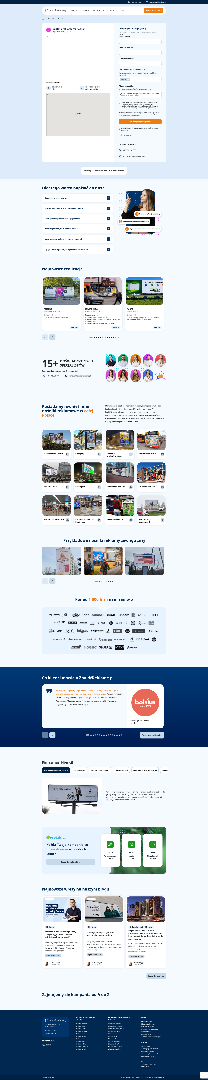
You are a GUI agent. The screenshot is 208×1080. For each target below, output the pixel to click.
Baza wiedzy (144, 1059)
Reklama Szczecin (81, 1039)
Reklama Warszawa (82, 1024)
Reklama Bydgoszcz (82, 1041)
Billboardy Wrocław (114, 1049)
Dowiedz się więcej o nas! (149, 1064)
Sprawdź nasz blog (156, 976)
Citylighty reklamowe (147, 1026)
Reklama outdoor (146, 1021)
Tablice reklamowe (146, 1046)
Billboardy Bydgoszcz (115, 1026)
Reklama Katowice (82, 1046)
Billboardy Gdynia (114, 1039)
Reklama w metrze (146, 1034)
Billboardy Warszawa (115, 1046)
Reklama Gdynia (81, 1049)
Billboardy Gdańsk (114, 1031)
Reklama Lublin (81, 1044)
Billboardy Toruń (113, 1044)
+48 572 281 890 (136, 2)
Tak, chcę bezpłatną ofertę (140, 122)
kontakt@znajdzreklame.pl (157, 2)
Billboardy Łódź (113, 1036)
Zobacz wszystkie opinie (152, 735)
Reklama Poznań (81, 1034)
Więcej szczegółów (126, 86)
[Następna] (52, 337)
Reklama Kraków (81, 1026)
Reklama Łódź (80, 1029)
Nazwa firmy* (125, 36)
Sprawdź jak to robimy (71, 862)
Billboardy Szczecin (114, 1041)
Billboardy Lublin (113, 1034)
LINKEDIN (49, 1045)
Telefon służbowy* (126, 58)
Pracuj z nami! (145, 1066)
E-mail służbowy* (126, 47)
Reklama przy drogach (148, 1051)
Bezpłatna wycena (154, 10)
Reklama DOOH (146, 1032)
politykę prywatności (145, 112)
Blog (142, 1061)
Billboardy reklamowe (147, 1024)
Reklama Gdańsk (81, 1036)
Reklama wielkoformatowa (149, 1029)
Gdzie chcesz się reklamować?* (132, 70)
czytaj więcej (50, 956)
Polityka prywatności (48, 1077)
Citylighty (51, 19)
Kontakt (121, 11)
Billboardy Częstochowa (116, 1029)
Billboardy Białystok (114, 1024)
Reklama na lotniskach (148, 1056)
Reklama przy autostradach (149, 1049)
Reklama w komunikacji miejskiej (151, 1037)
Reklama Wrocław (81, 1031)
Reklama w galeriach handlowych (151, 1054)
